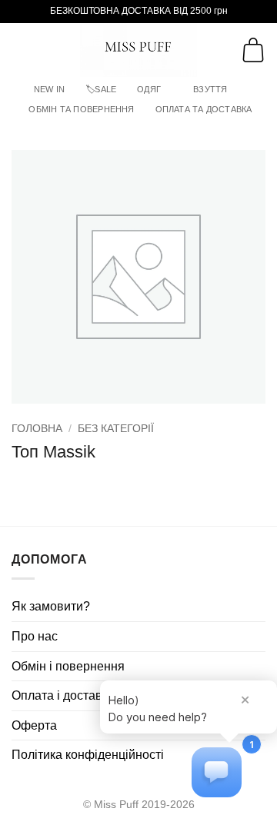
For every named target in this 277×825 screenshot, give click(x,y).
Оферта (34, 725)
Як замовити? (51, 606)
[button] (21, 49)
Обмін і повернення (68, 666)
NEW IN (49, 89)
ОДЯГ (149, 89)
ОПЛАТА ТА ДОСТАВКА (203, 109)
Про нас (35, 636)
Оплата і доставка (63, 695)
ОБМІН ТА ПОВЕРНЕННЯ (81, 109)
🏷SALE (100, 89)
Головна (37, 428)
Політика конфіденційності (88, 754)
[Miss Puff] (139, 50)
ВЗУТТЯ (210, 89)
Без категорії (116, 428)
